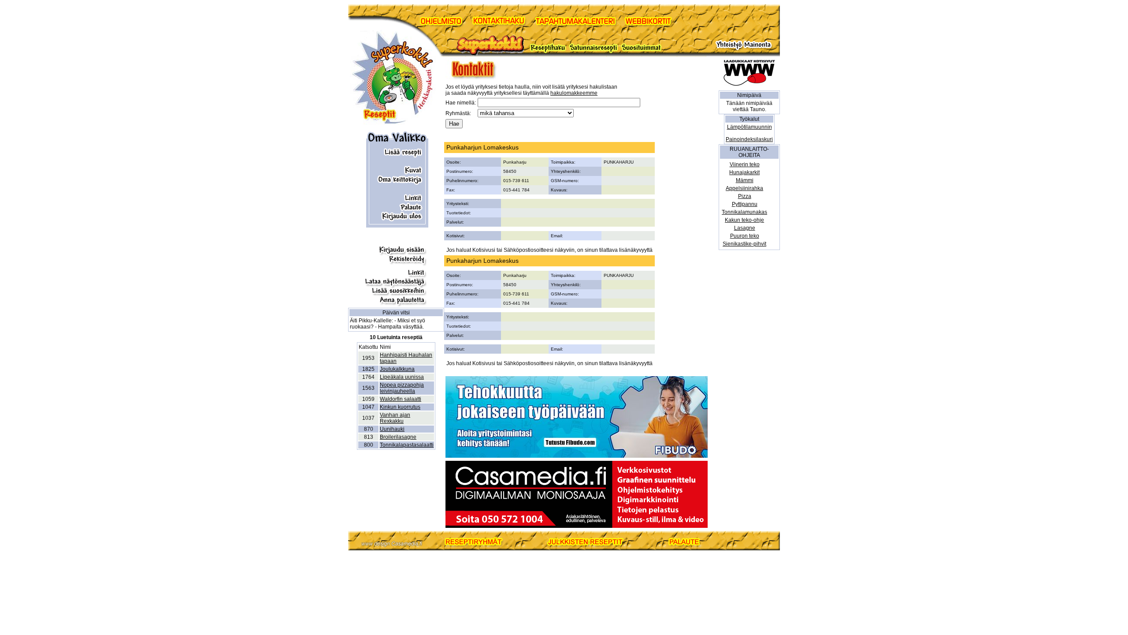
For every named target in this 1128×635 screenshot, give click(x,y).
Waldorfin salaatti (400, 399)
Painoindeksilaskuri (749, 139)
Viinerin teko (745, 164)
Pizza (744, 196)
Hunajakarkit (744, 172)
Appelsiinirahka (744, 188)
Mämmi (744, 180)
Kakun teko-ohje (744, 220)
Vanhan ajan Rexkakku (395, 418)
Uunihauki (392, 429)
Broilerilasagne (398, 437)
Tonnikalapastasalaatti (407, 445)
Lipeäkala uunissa (402, 377)
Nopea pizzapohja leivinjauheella (402, 388)
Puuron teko (744, 236)
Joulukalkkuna (397, 369)
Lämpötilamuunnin (749, 127)
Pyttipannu (744, 204)
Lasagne (744, 228)
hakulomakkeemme (573, 93)
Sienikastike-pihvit (744, 244)
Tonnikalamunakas (744, 212)
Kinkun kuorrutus (400, 407)
